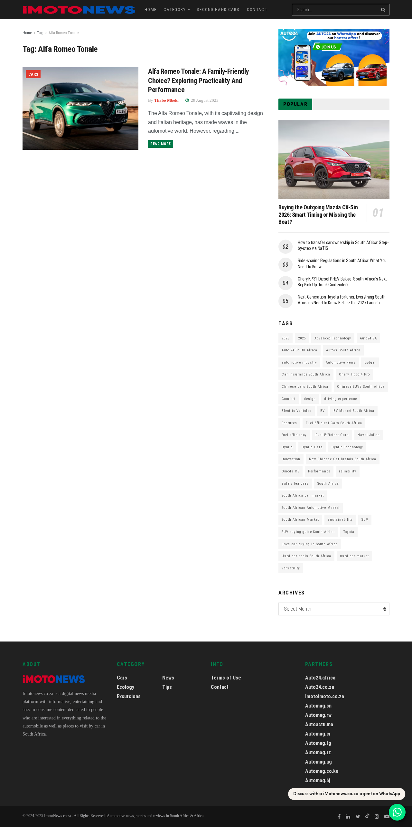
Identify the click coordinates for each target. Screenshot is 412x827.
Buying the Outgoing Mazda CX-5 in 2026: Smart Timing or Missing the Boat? (318, 214)
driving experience (340, 399)
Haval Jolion (369, 435)
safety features (295, 483)
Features (289, 423)
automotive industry (299, 362)
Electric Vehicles (297, 411)
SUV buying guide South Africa (308, 532)
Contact (257, 9)
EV (322, 411)
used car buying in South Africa (310, 544)
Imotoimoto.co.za (324, 696)
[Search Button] (383, 9)
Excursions (129, 696)
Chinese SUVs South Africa (361, 387)
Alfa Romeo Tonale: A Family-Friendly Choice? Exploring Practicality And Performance (198, 80)
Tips (167, 687)
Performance (319, 471)
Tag (40, 33)
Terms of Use (226, 678)
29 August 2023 (204, 100)
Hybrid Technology (347, 447)
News (168, 678)
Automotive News (341, 362)
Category (175, 9)
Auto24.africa (320, 678)
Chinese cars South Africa (305, 387)
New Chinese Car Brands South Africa (342, 459)
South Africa (328, 483)
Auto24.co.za (319, 687)
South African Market (300, 520)
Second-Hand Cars (218, 9)
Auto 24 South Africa (299, 350)
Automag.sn (318, 706)
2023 (285, 338)
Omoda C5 (290, 471)
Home (150, 9)
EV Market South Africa (353, 411)
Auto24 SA (368, 338)
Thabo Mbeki (166, 100)
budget (370, 362)
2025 (302, 338)
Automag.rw (318, 715)
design (310, 399)
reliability (347, 471)
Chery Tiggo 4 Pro (354, 374)
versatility (291, 568)
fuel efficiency (294, 435)
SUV (364, 520)
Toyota (348, 532)
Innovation (291, 459)
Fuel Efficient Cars (332, 435)
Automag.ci (317, 734)
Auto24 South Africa (343, 350)
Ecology (125, 687)
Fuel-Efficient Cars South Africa (334, 423)
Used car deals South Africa (306, 556)
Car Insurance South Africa (306, 374)
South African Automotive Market (311, 508)
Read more (160, 144)
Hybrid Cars (312, 447)
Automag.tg (318, 743)
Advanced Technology (332, 338)
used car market (354, 556)
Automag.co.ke (322, 771)
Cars (33, 74)
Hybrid (287, 447)
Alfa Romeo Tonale (64, 33)
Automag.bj (317, 780)
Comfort (288, 399)
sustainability (340, 520)
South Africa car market (303, 495)
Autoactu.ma (319, 724)
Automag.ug (318, 762)
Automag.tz (318, 752)
